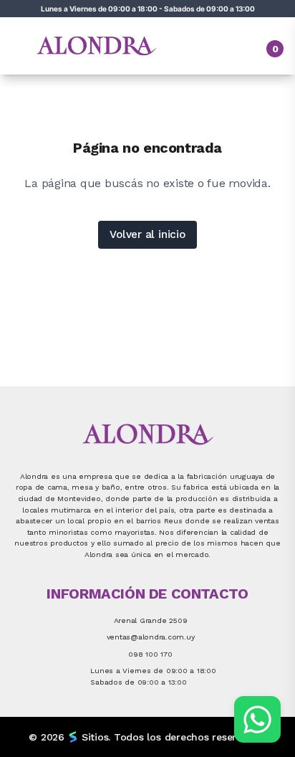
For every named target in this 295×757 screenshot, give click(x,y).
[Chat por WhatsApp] (257, 719)
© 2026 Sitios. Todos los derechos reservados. (147, 737)
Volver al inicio (147, 234)
